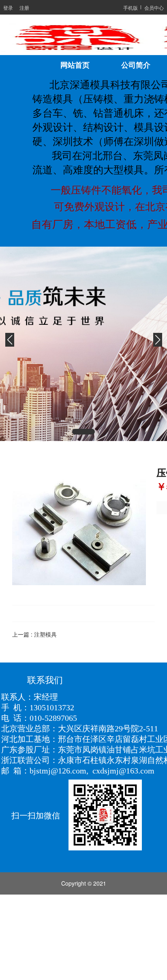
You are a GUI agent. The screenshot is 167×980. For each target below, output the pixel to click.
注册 (24, 7)
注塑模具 (45, 634)
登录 (8, 7)
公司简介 (135, 65)
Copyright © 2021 (83, 883)
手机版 (130, 7)
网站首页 (75, 65)
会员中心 (154, 7)
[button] (83, 432)
